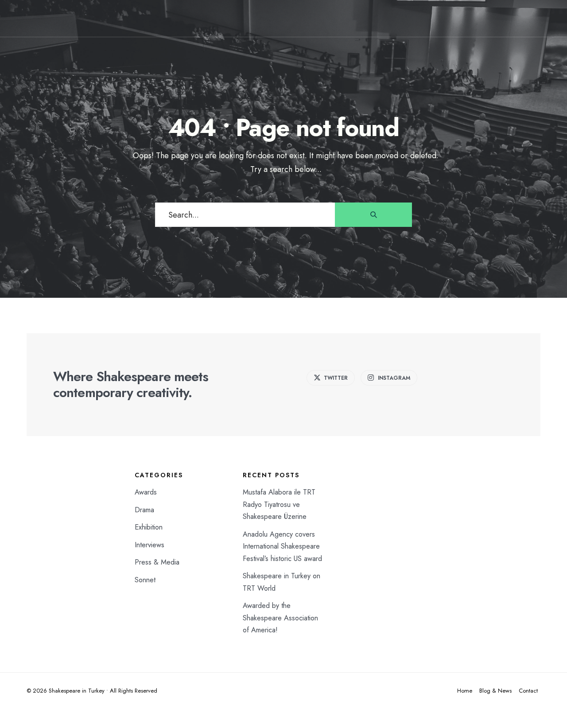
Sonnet (145, 580)
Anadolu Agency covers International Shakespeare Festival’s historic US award (282, 546)
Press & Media (157, 562)
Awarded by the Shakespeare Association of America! (280, 617)
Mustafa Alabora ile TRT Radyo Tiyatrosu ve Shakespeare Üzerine (279, 504)
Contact (528, 690)
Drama (144, 510)
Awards (146, 492)
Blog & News (495, 690)
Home (464, 690)
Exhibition (149, 527)
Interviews (149, 545)
